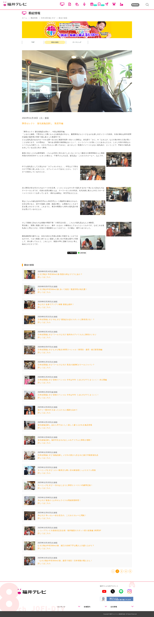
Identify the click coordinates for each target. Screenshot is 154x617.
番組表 (136, 4)
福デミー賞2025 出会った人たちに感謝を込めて (58, 410)
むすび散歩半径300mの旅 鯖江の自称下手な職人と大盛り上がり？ (66, 546)
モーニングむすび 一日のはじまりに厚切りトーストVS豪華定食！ (65, 485)
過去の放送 (55, 42)
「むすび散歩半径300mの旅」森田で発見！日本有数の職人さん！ (65, 561)
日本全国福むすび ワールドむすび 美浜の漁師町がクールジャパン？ (66, 365)
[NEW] (92, 5)
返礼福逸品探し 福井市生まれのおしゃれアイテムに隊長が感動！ (65, 440)
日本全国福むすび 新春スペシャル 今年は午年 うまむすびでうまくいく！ (68, 395)
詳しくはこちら (44, 277)
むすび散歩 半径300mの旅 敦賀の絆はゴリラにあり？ (60, 274)
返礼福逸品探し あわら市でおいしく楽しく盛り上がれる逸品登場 (65, 425)
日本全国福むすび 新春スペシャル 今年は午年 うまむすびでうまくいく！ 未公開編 (72, 380)
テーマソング (77, 42)
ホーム (24, 18)
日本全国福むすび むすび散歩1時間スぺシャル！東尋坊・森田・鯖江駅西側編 (70, 350)
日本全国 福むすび (48, 18)
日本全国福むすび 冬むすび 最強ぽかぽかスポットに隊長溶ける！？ (66, 319)
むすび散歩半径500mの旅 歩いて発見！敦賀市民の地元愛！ (62, 289)
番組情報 (34, 18)
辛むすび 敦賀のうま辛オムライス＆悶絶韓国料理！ (59, 500)
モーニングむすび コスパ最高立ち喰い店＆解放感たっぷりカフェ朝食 (67, 470)
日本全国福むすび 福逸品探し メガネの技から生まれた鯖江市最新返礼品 (68, 455)
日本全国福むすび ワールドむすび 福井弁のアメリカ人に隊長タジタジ (67, 335)
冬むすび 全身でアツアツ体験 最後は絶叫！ (56, 304)
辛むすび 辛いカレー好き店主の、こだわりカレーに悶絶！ (62, 515)
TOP (32, 42)
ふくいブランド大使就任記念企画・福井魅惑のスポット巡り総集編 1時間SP (69, 530)
